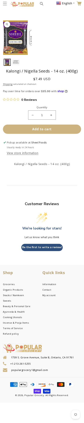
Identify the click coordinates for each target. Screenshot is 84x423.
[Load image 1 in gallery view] (7, 62)
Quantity (42, 107)
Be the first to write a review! (42, 247)
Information (49, 284)
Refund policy (11, 333)
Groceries (8, 284)
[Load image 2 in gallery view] (16, 62)
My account (49, 295)
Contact (46, 289)
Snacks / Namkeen (13, 295)
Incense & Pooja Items (16, 322)
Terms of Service (13, 328)
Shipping (8, 84)
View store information (22, 153)
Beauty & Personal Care (16, 306)
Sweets (7, 300)
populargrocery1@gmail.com (29, 370)
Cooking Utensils (12, 317)
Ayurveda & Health (14, 311)
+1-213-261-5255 (20, 363)
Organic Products (13, 289)
